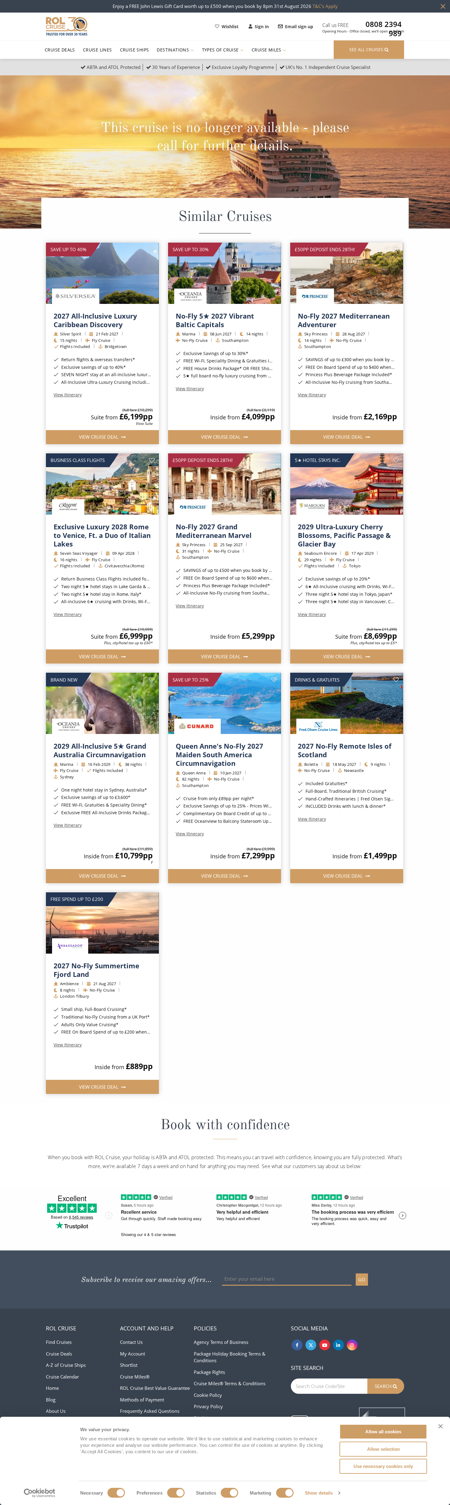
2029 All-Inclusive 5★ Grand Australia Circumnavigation (100, 750)
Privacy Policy (208, 1406)
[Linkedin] (338, 1345)
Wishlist (230, 26)
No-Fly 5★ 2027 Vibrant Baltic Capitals (215, 320)
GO (361, 1279)
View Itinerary (68, 395)
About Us (56, 1411)
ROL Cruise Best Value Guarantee (155, 1388)
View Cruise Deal (99, 437)
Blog (50, 1400)
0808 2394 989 (384, 24)
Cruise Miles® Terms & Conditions (229, 1383)
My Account (132, 1354)
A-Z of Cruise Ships (66, 1365)
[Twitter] (311, 1345)
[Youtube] (324, 1345)
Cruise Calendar (62, 1377)
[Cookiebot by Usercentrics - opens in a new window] (39, 1493)
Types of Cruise (221, 50)
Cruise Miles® (134, 1377)
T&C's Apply (325, 6)
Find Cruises (59, 1342)
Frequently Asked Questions (149, 1411)
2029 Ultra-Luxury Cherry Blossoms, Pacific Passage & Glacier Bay (344, 535)
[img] (102, 273)
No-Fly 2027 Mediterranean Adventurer (344, 320)
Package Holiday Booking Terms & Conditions (229, 1357)
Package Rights (209, 1372)
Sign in (262, 26)
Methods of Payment (142, 1400)
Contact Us (131, 1342)
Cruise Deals (60, 50)
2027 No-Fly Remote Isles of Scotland (345, 750)
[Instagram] (352, 1345)
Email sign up (299, 26)
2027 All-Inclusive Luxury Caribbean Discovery (95, 320)
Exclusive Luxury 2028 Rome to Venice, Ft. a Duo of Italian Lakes (102, 535)
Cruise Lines (97, 50)
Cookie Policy (208, 1395)
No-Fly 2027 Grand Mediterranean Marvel (214, 530)
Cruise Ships (134, 50)
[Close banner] (440, 1426)
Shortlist (128, 1365)
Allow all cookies (383, 1431)
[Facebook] (297, 1345)
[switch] (176, 1493)
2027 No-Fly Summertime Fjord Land (96, 969)
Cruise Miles (267, 50)
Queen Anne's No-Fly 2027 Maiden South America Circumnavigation (219, 754)
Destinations (173, 50)
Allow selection (383, 1449)
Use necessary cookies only (383, 1466)
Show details (319, 1493)
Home (52, 1388)
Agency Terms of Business (221, 1342)
